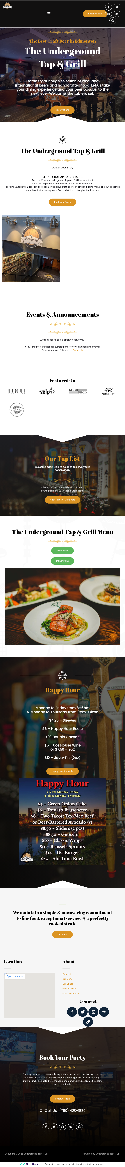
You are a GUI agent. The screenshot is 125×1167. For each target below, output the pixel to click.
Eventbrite (78, 350)
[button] (48, 13)
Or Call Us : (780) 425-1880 (63, 1110)
